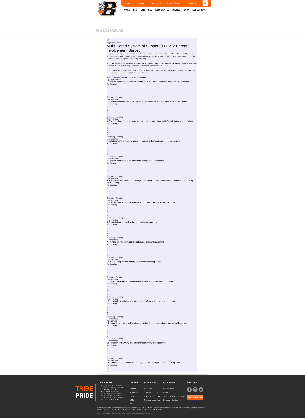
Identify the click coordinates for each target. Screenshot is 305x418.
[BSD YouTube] (201, 389)
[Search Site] (205, 3)
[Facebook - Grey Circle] (189, 389)
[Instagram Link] (195, 389)
